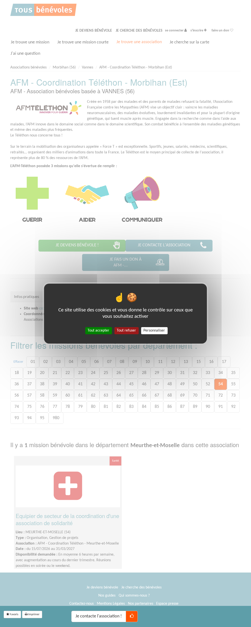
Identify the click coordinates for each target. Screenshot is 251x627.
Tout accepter (98, 330)
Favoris (13, 614)
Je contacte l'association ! (98, 616)
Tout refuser (126, 330)
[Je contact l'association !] (132, 616)
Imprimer (33, 614)
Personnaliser (154, 330)
